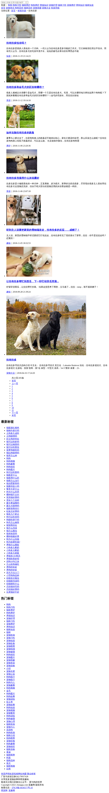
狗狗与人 (10, 682)
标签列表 (22, 11)
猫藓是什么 (11, 475)
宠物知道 (10, 640)
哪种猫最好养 (12, 536)
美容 (8, 100)
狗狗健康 (10, 719)
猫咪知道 (89, 5)
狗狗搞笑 (10, 467)
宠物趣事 (10, 685)
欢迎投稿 (14, 774)
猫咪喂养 (10, 755)
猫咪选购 (10, 749)
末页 (14, 415)
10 (13, 408)
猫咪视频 (10, 766)
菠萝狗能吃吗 (12, 450)
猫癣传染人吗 (12, 486)
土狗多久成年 (12, 433)
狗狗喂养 (10, 738)
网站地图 (22, 774)
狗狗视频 (10, 461)
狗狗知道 (10, 707)
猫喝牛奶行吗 (12, 430)
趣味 (8, 243)
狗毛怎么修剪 (12, 522)
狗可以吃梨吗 (12, 472)
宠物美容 (10, 663)
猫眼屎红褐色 (12, 428)
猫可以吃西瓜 (12, 447)
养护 (8, 146)
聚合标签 (31, 774)
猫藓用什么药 (12, 478)
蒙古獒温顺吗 (12, 503)
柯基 (8, 758)
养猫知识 (44, 5)
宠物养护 (71, 5)
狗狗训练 (10, 716)
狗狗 (10, 5)
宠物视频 (10, 710)
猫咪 (8, 632)
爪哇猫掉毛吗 (12, 586)
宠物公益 (10, 674)
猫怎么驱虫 (11, 531)
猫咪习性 (62, 5)
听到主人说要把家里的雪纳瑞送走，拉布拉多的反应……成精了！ (43, 229)
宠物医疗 (10, 680)
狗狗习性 (17, 5)
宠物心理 (10, 721)
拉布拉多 (11, 359)
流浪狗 (9, 730)
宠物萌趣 (10, 660)
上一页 (15, 383)
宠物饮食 (10, 643)
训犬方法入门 (12, 572)
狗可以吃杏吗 (12, 517)
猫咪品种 (10, 760)
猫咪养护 (26, 5)
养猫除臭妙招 (12, 559)
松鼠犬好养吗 (12, 511)
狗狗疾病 (10, 732)
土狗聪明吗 (11, 436)
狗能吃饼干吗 (12, 519)
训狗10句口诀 (12, 561)
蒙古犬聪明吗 (12, 506)
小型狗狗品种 (12, 575)
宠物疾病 (10, 635)
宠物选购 (10, 666)
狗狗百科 (19, 8)
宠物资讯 (10, 8)
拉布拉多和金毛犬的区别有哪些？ (25, 87)
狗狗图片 (10, 469)
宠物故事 (10, 705)
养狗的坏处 (11, 567)
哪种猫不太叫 (12, 494)
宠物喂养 (10, 646)
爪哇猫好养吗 (12, 589)
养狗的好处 (11, 570)
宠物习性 (10, 638)
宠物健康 (10, 652)
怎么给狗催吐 (12, 564)
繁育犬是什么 (12, 489)
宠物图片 (10, 657)
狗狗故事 (10, 696)
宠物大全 (46, 8)
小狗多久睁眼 (12, 553)
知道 (8, 56)
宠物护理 (53, 5)
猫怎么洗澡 (11, 528)
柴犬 (8, 763)
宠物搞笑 (10, 746)
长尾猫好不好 (12, 592)
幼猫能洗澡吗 (12, 581)
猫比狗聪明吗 (12, 453)
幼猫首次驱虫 (12, 578)
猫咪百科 (28, 8)
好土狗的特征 (12, 439)
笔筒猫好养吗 (12, 497)
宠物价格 (10, 741)
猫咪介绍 (10, 735)
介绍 (8, 668)
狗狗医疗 (10, 677)
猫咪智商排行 (12, 508)
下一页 (15, 412)
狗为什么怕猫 (12, 539)
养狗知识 (80, 5)
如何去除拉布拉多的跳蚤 (20, 132)
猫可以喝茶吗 (12, 444)
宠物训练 (10, 699)
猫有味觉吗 (11, 533)
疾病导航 (55, 8)
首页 (3, 8)
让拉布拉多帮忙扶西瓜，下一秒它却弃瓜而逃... (32, 281)
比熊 (8, 769)
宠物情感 (10, 649)
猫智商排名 (11, 525)
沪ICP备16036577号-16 (22, 787)
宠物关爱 (10, 671)
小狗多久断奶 (12, 547)
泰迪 (8, 752)
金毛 (8, 691)
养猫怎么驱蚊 (12, 545)
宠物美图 (37, 8)
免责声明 (5, 774)
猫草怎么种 (11, 455)
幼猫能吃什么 (12, 584)
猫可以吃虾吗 (12, 441)
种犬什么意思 (12, 492)
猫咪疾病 (10, 724)
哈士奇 (9, 702)
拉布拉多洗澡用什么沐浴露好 (22, 178)
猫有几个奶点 (12, 514)
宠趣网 (12, 790)
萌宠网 (4, 790)
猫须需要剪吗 (12, 483)
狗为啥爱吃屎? (13, 542)
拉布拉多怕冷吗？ (16, 43)
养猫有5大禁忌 (13, 556)
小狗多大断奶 (12, 550)
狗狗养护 (35, 5)
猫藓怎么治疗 (12, 480)
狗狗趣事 (10, 464)
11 (13, 410)
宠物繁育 (10, 713)
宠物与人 (10, 727)
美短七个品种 (12, 500)
